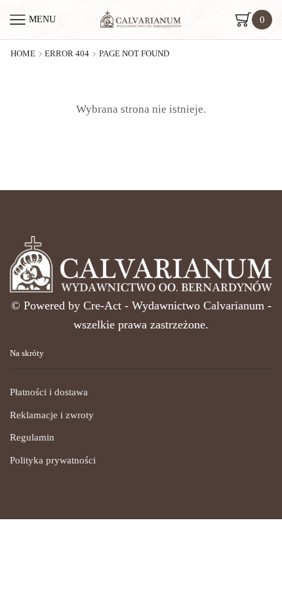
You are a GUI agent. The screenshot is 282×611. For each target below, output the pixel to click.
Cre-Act (104, 305)
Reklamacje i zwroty (52, 415)
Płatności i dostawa (49, 392)
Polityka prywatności (53, 460)
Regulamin (32, 437)
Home (22, 54)
